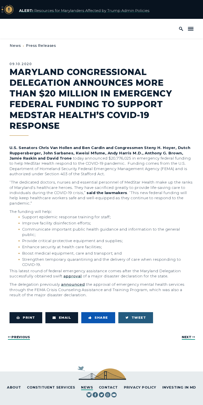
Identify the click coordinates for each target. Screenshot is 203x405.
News (15, 45)
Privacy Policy (140, 387)
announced (73, 284)
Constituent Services (51, 387)
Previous (20, 337)
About (14, 387)
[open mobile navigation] (190, 28)
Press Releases (41, 45)
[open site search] (181, 29)
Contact (108, 387)
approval (72, 276)
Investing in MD (179, 387)
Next (187, 337)
